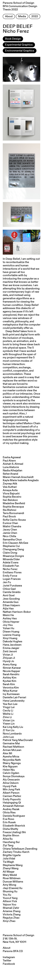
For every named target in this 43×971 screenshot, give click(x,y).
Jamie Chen (10, 533)
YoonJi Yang (10, 898)
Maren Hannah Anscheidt (18, 477)
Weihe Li (8, 714)
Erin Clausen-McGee (15, 543)
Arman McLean (12, 750)
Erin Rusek (9, 822)
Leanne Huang (11, 635)
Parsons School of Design (18, 935)
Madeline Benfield (14, 503)
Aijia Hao (8, 608)
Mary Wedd (10, 875)
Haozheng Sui (11, 842)
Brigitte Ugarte (12, 855)
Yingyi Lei (9, 707)
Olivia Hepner (11, 622)
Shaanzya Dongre (13, 556)
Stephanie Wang (13, 865)
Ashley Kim (9, 677)
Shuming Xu (10, 891)
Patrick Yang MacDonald (18, 740)
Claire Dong (10, 552)
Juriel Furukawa (12, 585)
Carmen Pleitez (12, 796)
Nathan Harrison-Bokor (17, 612)
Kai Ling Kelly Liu (13, 727)
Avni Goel (9, 595)
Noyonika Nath (12, 760)
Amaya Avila (10, 490)
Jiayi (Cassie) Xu (12, 888)
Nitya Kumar (10, 691)
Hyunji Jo (8, 661)
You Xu (7, 895)
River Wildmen (11, 878)
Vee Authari (10, 487)
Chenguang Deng (13, 549)
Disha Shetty (10, 829)
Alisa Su (8, 839)
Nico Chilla (9, 536)
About (9, 16)
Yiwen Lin (9, 723)
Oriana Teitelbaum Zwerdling (20, 849)
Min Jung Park (11, 789)
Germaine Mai (11, 743)
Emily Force (10, 576)
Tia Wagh (8, 862)
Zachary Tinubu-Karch (16, 852)
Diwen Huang (11, 631)
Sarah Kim (9, 684)
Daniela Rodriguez (14, 816)
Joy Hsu (8, 625)
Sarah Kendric (11, 674)
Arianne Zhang (11, 911)
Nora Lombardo (12, 733)
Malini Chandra (12, 526)
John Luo (8, 737)
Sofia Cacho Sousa (14, 520)
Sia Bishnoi (9, 510)
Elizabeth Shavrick (14, 825)
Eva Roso (8, 819)
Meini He (8, 615)
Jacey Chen (10, 529)
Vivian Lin (8, 720)
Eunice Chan (10, 523)
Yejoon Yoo (9, 904)
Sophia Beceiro (12, 497)
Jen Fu (7, 582)
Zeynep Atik (10, 483)
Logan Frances (12, 579)
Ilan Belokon (10, 500)
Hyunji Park (10, 786)
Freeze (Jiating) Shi (14, 832)
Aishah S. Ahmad (13, 464)
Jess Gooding (11, 599)
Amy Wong (9, 885)
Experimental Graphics (19, 44)
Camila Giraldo (12, 592)
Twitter (7, 960)
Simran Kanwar (12, 668)
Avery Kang (10, 664)
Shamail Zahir (11, 908)
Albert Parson (11, 793)
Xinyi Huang (10, 638)
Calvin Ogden (11, 773)
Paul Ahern (9, 460)
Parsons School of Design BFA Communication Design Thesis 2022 (20, 6)
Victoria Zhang (12, 914)
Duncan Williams (13, 881)
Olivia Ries (9, 812)
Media (22, 16)
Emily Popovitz (12, 799)
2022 (34, 16)
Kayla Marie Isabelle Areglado (21, 480)
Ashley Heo (10, 618)
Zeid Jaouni (10, 651)
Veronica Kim (11, 687)
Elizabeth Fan (11, 566)
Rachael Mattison (13, 747)
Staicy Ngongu (12, 763)
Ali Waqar (8, 871)
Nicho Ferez (10, 569)
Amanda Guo (11, 602)
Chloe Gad (9, 589)
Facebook (9, 964)
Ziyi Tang (8, 845)
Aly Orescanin (11, 779)
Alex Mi (7, 753)
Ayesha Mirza (11, 756)
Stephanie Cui (11, 546)
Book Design (13, 39)
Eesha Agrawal (12, 457)
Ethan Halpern (11, 605)
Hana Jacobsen (12, 645)
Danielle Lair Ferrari (14, 697)
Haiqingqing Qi (12, 802)
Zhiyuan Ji (9, 658)
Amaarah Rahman (13, 806)
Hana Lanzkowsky (14, 700)
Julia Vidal (9, 858)
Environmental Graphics (19, 50)
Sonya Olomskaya (13, 776)
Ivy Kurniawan (11, 694)
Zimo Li (7, 717)
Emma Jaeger (11, 648)
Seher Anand (10, 474)
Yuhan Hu (8, 628)
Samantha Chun (12, 539)
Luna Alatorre (11, 467)
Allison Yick (10, 901)
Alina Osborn (11, 783)
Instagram (9, 957)
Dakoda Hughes (12, 641)
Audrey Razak (11, 809)
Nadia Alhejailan (12, 470)
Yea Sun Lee (10, 704)
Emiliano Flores (12, 572)
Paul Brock (9, 516)
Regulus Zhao (11, 917)
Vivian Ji (8, 654)
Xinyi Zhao (9, 921)
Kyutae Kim (9, 681)
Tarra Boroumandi (13, 513)
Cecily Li (8, 710)
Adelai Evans (10, 562)
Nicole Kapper (11, 671)
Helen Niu (9, 770)
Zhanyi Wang (10, 868)
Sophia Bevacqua (13, 506)
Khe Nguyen (10, 766)
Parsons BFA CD (13, 951)
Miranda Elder (11, 559)
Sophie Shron (11, 835)
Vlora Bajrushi (11, 493)
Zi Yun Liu (8, 730)
